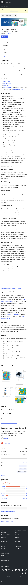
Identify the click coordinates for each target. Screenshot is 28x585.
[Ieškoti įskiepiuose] (15, 15)
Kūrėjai (3, 546)
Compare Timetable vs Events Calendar (11, 288)
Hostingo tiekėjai (5, 535)
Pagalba (5, 56)
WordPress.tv (5, 549)
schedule (19, 471)
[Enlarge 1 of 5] (11, 370)
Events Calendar (7, 87)
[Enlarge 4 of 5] (24, 389)
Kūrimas (5, 52)
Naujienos (3, 532)
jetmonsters (8, 33)
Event (25, 466)
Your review (4, 498)
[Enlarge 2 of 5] (11, 385)
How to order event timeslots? (9, 423)
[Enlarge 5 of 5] (24, 397)
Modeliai (17, 537)
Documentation (7, 83)
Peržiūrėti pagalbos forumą (8, 511)
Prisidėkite (17, 541)
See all (25, 498)
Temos (16, 532)
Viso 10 (25, 462)
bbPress (4, 558)
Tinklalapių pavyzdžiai (20, 530)
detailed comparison (18, 89)
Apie (2, 530)
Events (16, 544)
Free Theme (6, 85)
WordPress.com (6, 553)
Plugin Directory (5, 6)
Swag (17, 549)
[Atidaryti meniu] (26, 2)
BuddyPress (5, 560)
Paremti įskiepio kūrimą (7, 521)
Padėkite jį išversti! (14, 10)
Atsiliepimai (5, 45)
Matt (3, 555)
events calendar (23, 468)
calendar (21, 466)
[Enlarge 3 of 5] (24, 370)
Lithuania (7, 566)
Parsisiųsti (4, 36)
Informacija (5, 42)
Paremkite (18, 546)
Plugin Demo (6, 81)
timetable (24, 471)
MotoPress (7, 443)
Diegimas (5, 49)
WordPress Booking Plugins (13, 314)
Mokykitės (4, 541)
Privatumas (4, 537)
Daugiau (3, 475)
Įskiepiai (17, 535)
